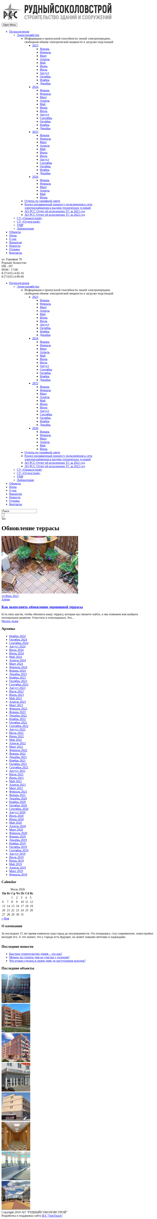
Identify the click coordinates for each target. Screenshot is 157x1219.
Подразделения (19, 31)
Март (43, 55)
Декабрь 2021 (18, 757)
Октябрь (45, 76)
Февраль (45, 52)
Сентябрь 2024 (18, 643)
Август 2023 (17, 688)
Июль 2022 (16, 732)
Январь (44, 48)
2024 (35, 86)
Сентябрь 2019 (18, 850)
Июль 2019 (16, 857)
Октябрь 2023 (18, 681)
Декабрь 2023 (18, 674)
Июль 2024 (16, 650)
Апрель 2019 (17, 867)
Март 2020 (16, 829)
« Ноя (5, 918)
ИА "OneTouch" (52, 1215)
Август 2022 (17, 729)
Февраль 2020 (18, 833)
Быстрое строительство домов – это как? (35, 953)
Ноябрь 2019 (17, 843)
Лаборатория (25, 228)
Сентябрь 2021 (18, 767)
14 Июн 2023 (10, 596)
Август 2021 (17, 770)
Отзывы (14, 249)
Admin (6, 599)
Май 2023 (15, 698)
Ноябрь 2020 (17, 802)
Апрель (45, 59)
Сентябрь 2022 (18, 726)
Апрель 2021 (17, 784)
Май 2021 (15, 781)
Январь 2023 (17, 712)
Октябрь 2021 (18, 764)
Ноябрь (44, 80)
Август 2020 (17, 812)
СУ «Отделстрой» (28, 221)
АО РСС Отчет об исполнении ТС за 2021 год (55, 211)
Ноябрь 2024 (17, 636)
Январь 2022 (17, 753)
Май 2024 (15, 656)
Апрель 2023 (17, 701)
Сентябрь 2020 (18, 808)
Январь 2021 (17, 795)
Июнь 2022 (16, 736)
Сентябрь (46, 118)
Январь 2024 (17, 670)
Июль (43, 69)
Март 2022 (16, 746)
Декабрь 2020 (18, 798)
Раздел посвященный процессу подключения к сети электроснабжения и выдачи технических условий (58, 206)
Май (43, 62)
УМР (20, 225)
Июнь (43, 66)
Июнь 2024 (16, 653)
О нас (13, 239)
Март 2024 (16, 663)
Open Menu (9, 24)
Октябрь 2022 (18, 722)
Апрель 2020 (17, 826)
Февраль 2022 (18, 750)
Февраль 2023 (18, 708)
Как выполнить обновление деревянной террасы (42, 607)
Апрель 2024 (17, 660)
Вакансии (15, 242)
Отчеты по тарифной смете (42, 201)
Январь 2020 (17, 836)
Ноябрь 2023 (17, 677)
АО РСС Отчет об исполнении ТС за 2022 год (55, 214)
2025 (35, 131)
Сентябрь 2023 (18, 684)
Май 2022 (15, 739)
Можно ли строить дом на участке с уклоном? (39, 957)
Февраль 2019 (18, 874)
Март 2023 (16, 705)
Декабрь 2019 (18, 840)
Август (44, 73)
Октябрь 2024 (18, 639)
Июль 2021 (16, 774)
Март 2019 (16, 871)
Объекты (15, 232)
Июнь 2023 (16, 694)
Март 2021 (16, 788)
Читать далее (10, 621)
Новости (14, 245)
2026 (35, 176)
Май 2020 (15, 822)
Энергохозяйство (28, 35)
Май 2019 (15, 864)
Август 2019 (17, 853)
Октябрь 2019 (18, 847)
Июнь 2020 (16, 819)
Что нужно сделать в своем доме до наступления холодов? (47, 960)
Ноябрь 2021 (17, 760)
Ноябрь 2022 (17, 719)
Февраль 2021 (18, 791)
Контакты (15, 252)
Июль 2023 (16, 691)
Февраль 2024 (18, 667)
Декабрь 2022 (18, 715)
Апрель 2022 (17, 743)
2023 (35, 45)
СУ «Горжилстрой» (29, 218)
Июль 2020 (16, 815)
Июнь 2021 (16, 777)
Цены (13, 235)
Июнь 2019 (16, 860)
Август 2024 (17, 646)
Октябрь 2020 (18, 805)
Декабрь (45, 83)
